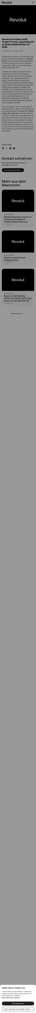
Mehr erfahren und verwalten (11, 997)
